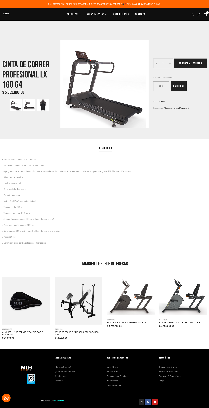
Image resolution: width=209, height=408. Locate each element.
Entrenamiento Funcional (118, 376)
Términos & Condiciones (170, 376)
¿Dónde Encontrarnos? (65, 371)
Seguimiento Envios (168, 367)
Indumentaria (112, 381)
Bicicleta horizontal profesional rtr (126, 323)
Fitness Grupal (113, 371)
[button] (205, 14)
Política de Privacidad (168, 371)
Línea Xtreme (112, 367)
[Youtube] (155, 402)
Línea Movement (181, 108)
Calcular (178, 86)
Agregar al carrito (190, 63)
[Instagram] (141, 402)
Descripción (105, 148)
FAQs (161, 381)
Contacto (59, 381)
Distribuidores (61, 376)
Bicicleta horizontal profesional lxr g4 (180, 323)
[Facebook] (148, 402)
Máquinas (168, 108)
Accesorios (7, 329)
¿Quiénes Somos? (63, 367)
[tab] (105, 148)
